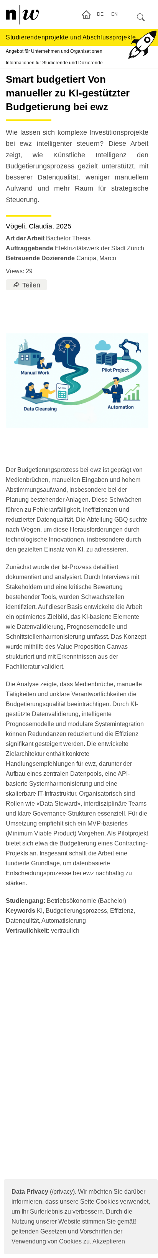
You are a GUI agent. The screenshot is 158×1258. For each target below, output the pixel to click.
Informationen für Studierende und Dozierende (54, 62)
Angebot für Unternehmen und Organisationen (54, 51)
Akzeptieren (108, 1241)
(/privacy (42, 1191)
